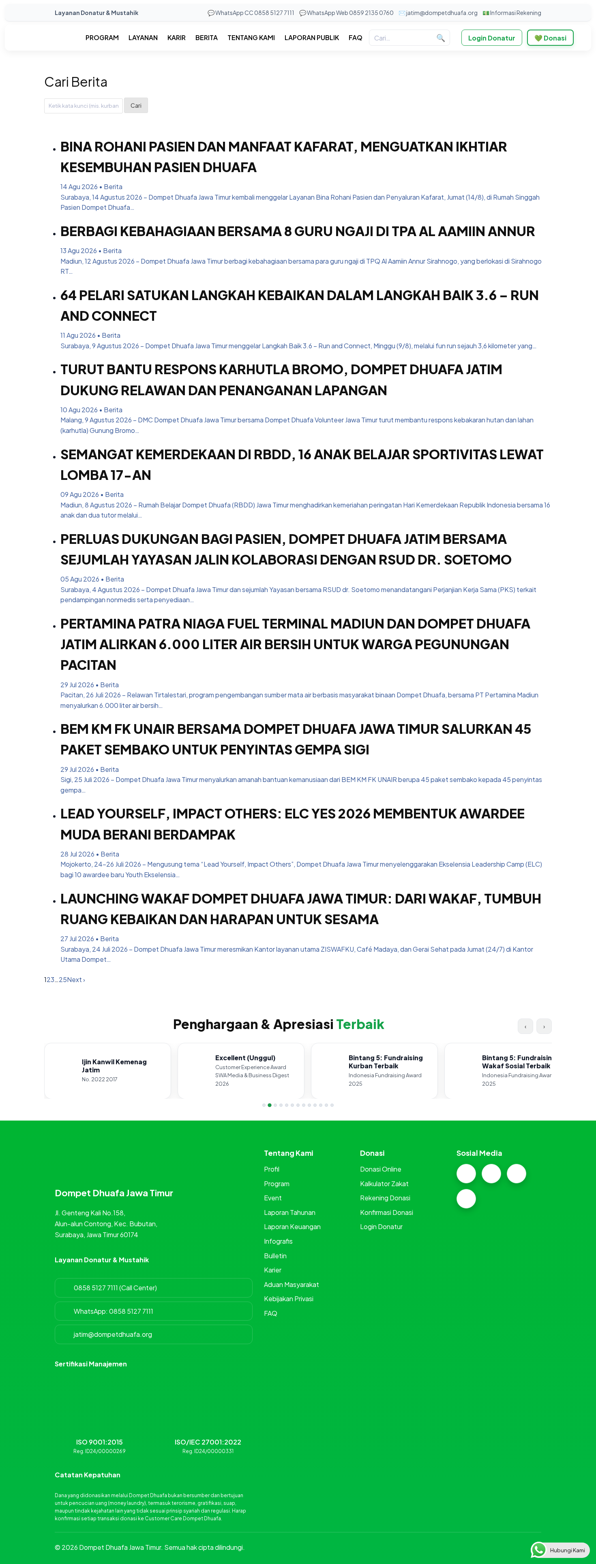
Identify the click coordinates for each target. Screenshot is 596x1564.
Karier (272, 1270)
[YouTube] (466, 1198)
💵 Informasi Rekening (511, 12)
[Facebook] (491, 1173)
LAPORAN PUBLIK (312, 37)
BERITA (206, 37)
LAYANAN (143, 37)
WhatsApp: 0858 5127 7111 (113, 1311)
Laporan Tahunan (289, 1212)
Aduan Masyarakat (291, 1284)
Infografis (278, 1241)
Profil (271, 1169)
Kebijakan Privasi (288, 1298)
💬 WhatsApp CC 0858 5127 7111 (251, 12)
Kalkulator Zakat (384, 1183)
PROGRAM (102, 37)
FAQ (355, 37)
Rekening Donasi (385, 1197)
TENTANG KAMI (251, 37)
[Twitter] (516, 1173)
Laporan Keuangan (292, 1226)
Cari (136, 105)
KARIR (176, 37)
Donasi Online (380, 1169)
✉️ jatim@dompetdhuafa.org (438, 12)
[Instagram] (466, 1173)
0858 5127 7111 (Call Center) (115, 1287)
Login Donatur (491, 38)
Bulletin (275, 1255)
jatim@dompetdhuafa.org (113, 1334)
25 (63, 979)
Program (276, 1183)
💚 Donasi (550, 38)
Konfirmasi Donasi (386, 1212)
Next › (76, 979)
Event (273, 1197)
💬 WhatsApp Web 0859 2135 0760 (346, 12)
